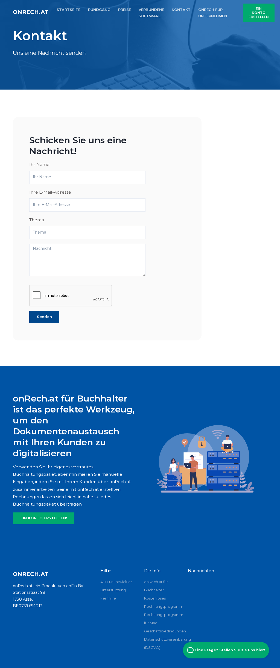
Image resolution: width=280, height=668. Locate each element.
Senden (44, 316)
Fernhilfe (108, 598)
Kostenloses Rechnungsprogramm (162, 602)
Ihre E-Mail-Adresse (50, 192)
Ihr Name (39, 164)
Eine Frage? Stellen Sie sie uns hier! (229, 650)
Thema (36, 219)
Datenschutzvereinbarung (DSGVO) (162, 643)
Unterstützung (113, 590)
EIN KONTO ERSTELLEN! (44, 518)
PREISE (124, 9)
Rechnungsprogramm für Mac (162, 618)
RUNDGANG (99, 9)
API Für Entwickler (116, 582)
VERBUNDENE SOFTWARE (151, 12)
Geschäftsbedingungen (162, 631)
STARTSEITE (68, 9)
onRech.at (30, 12)
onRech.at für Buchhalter (156, 586)
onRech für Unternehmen (212, 12)
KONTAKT (181, 9)
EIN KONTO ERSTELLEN (259, 13)
